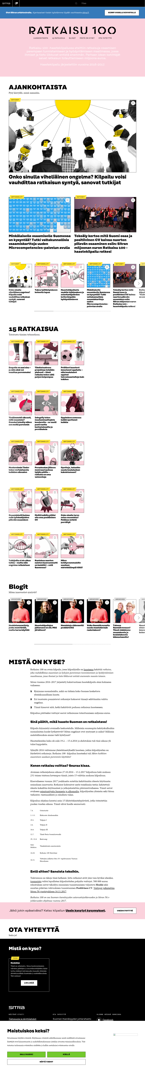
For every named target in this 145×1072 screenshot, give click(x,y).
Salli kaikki (26, 1054)
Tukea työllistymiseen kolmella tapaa (46, 291)
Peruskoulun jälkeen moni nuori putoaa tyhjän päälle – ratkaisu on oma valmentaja (45, 472)
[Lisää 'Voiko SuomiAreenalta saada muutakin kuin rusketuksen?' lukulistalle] (107, 602)
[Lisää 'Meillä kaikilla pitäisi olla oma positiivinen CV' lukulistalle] (55, 492)
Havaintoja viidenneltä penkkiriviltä (72, 626)
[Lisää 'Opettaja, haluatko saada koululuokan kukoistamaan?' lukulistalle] (81, 445)
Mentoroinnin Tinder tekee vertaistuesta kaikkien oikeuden (19, 470)
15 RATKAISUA (58, 38)
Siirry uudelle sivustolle (122, 13)
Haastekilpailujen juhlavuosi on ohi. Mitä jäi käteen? (46, 627)
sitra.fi (85, 13)
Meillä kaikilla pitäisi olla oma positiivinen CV (45, 517)
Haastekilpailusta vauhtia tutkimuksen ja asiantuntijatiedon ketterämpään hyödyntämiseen (72, 295)
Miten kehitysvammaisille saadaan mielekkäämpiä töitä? (72, 564)
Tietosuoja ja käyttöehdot (22, 1019)
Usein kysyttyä (125, 911)
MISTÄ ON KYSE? (87, 38)
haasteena (89, 669)
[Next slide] (138, 283)
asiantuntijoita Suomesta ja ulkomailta (59, 791)
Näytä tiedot (46, 1062)
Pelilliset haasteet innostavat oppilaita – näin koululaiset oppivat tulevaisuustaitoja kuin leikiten (72, 374)
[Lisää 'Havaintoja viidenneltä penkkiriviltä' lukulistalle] (81, 602)
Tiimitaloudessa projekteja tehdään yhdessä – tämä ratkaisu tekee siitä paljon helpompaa (44, 372)
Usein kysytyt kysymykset (85, 910)
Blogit (72, 38)
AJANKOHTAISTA (40, 38)
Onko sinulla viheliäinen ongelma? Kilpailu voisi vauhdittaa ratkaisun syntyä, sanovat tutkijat (67, 180)
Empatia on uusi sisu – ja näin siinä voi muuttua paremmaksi (20, 370)
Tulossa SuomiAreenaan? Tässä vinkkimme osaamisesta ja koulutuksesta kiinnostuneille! (122, 631)
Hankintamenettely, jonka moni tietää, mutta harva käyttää (19, 627)
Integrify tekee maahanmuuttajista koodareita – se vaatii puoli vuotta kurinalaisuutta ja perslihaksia (45, 424)
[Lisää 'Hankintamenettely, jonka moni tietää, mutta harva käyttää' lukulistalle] (29, 602)
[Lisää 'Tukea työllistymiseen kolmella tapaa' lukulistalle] (55, 267)
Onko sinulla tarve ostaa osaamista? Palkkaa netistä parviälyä (70, 519)
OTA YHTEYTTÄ (105, 38)
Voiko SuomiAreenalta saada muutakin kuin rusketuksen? (98, 627)
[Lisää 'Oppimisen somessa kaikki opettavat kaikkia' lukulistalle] (81, 395)
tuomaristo (35, 881)
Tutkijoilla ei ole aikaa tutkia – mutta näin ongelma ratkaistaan (20, 562)
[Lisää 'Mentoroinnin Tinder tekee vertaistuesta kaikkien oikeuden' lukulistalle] (29, 445)
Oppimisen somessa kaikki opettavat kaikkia (71, 420)
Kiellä (66, 1054)
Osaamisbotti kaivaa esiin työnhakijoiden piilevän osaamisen (19, 517)
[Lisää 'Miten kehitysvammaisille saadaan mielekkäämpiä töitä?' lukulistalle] (81, 538)
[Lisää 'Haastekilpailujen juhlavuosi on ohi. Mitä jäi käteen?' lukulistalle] (55, 602)
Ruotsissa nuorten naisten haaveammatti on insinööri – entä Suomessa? (46, 564)
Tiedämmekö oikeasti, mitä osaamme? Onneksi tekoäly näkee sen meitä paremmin (20, 421)
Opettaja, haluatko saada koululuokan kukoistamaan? (70, 470)
